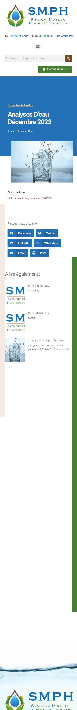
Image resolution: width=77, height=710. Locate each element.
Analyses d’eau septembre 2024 (46, 340)
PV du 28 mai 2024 (38, 313)
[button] (38, 47)
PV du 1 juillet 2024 (38, 286)
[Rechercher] (68, 58)
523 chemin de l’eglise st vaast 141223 (30, 198)
